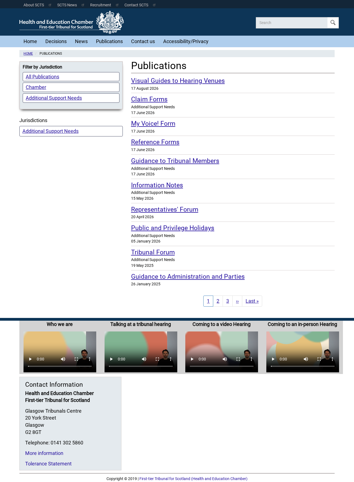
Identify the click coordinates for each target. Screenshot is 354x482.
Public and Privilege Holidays (172, 228)
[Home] (73, 22)
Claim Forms (149, 99)
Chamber (36, 87)
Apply (333, 22)
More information (44, 453)
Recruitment (100, 5)
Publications (109, 41)
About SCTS (34, 5)
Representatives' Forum (164, 209)
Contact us (143, 41)
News (81, 41)
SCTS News (67, 5)
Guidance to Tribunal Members (175, 161)
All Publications (42, 77)
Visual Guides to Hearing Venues (178, 81)
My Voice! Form (153, 123)
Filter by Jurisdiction (42, 67)
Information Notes (157, 185)
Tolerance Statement (48, 464)
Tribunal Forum (153, 252)
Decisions (56, 41)
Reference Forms (155, 142)
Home (30, 41)
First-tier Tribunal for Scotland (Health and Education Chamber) (193, 478)
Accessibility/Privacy (186, 41)
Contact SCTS (136, 5)
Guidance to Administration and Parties (188, 276)
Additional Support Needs (54, 98)
